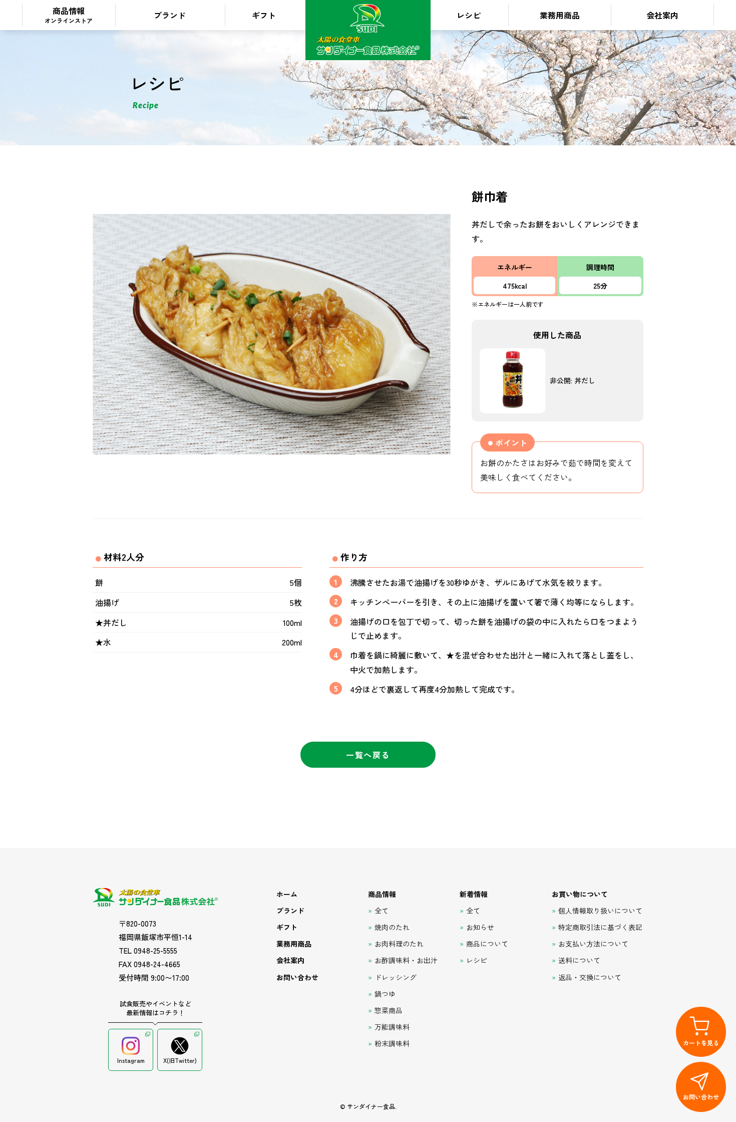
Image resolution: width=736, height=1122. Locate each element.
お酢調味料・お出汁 (406, 960)
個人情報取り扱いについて (600, 911)
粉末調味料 (392, 1043)
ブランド (170, 15)
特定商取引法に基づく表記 (600, 927)
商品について (487, 944)
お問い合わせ (297, 977)
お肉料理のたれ (399, 944)
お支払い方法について (593, 944)
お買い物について (580, 894)
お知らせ (480, 927)
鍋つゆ (385, 994)
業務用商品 (560, 15)
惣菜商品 (389, 1010)
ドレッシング (396, 977)
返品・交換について (589, 977)
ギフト (264, 15)
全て (382, 911)
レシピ (469, 15)
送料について (579, 960)
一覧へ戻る (368, 755)
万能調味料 (392, 1027)
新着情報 (474, 894)
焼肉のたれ (392, 927)
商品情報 (69, 15)
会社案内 (662, 15)
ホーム (286, 894)
